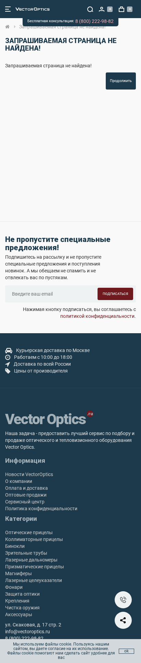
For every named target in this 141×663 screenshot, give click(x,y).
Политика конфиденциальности (41, 508)
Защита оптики (22, 594)
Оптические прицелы (29, 532)
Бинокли (15, 546)
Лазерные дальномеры (31, 560)
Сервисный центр (24, 501)
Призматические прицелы (34, 566)
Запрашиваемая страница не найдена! (62, 26)
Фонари (14, 587)
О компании (18, 481)
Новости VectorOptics (29, 474)
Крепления (17, 601)
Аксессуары (18, 614)
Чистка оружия (22, 607)
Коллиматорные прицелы (34, 539)
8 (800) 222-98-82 (94, 21)
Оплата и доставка (26, 488)
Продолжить (121, 81)
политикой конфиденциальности (97, 316)
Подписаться (115, 294)
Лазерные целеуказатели (33, 580)
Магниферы (18, 573)
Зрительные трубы (26, 553)
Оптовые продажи (26, 495)
